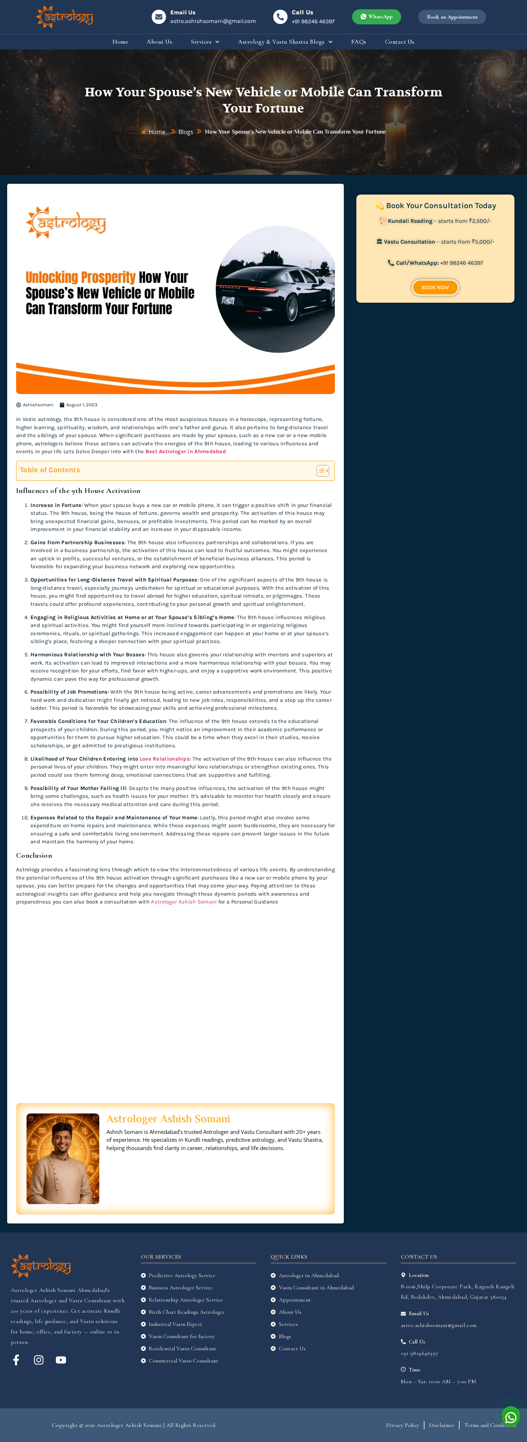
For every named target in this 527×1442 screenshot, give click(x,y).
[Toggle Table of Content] (319, 471)
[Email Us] (159, 17)
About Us (159, 41)
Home (120, 41)
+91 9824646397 (419, 1353)
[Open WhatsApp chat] (511, 1415)
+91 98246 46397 (313, 21)
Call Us (302, 12)
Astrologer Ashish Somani (184, 902)
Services (201, 41)
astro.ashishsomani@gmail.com (213, 21)
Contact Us (399, 41)
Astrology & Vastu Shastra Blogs (281, 41)
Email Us (182, 12)
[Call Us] (280, 17)
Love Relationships (165, 759)
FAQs (358, 41)
